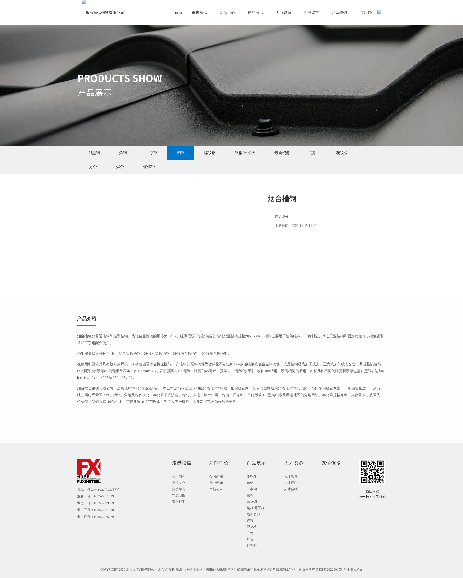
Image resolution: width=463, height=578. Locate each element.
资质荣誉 (178, 489)
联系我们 (339, 13)
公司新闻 (216, 476)
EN (370, 12)
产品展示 (255, 13)
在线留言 (311, 13)
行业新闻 (216, 483)
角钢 (123, 153)
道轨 (313, 153)
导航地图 (178, 495)
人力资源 (283, 13)
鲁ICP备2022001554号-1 (332, 569)
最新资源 (282, 153)
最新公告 (216, 489)
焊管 (120, 167)
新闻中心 (227, 13)
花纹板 (342, 153)
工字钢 (152, 153)
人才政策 (291, 476)
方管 (93, 167)
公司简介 (178, 476)
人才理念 (291, 483)
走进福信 (199, 13)
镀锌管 (149, 167)
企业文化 (178, 483)
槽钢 (181, 153)
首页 (178, 13)
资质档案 (178, 501)
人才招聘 (291, 489)
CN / (364, 12)
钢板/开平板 (245, 153)
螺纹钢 (210, 153)
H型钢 (94, 153)
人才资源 (293, 462)
